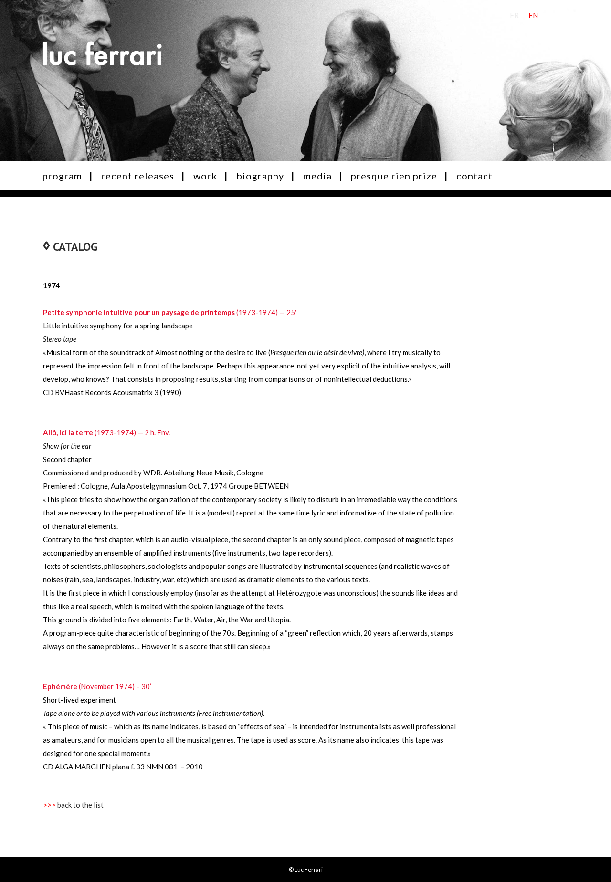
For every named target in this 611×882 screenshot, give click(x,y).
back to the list (80, 804)
